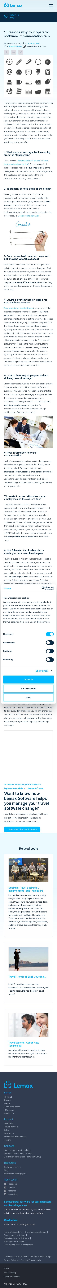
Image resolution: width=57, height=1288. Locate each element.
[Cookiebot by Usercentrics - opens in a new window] (42, 588)
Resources (10, 1162)
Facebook (12, 1184)
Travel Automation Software (16, 1238)
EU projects (9, 1110)
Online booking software (35, 1232)
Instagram (12, 1191)
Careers (7, 1100)
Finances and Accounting (15, 1136)
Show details (42, 671)
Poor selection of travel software (18, 308)
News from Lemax (12, 1107)
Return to (14, 16)
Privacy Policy (10, 1260)
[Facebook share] (6, 52)
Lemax (13, 6)
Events (7, 1103)
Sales (6, 1130)
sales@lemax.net (27, 1224)
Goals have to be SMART (29, 216)
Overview (8, 1123)
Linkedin (11, 1187)
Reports (7, 1140)
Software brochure (12, 1167)
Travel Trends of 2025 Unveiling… (27, 976)
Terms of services (12, 1276)
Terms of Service (28, 1260)
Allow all (28, 679)
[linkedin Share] (13, 52)
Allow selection (28, 688)
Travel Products (11, 1127)
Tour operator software (14, 1235)
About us (8, 1097)
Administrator (33, 43)
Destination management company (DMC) (22, 1157)
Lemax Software (35, 788)
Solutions (9, 1145)
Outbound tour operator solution (18, 1153)
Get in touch (10, 1179)
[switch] (47, 642)
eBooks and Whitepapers (15, 1173)
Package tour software (14, 1241)
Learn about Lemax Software (22, 829)
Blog (6, 1170)
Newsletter (13, 1194)
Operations (9, 1133)
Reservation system (13, 1232)
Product (8, 1119)
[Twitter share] (20, 52)
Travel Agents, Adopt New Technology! (23, 1044)
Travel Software (15, 46)
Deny (28, 697)
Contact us (9, 1113)
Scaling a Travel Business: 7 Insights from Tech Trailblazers (25, 889)
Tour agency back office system (18, 1244)
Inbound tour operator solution (17, 1150)
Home (6, 1268)
